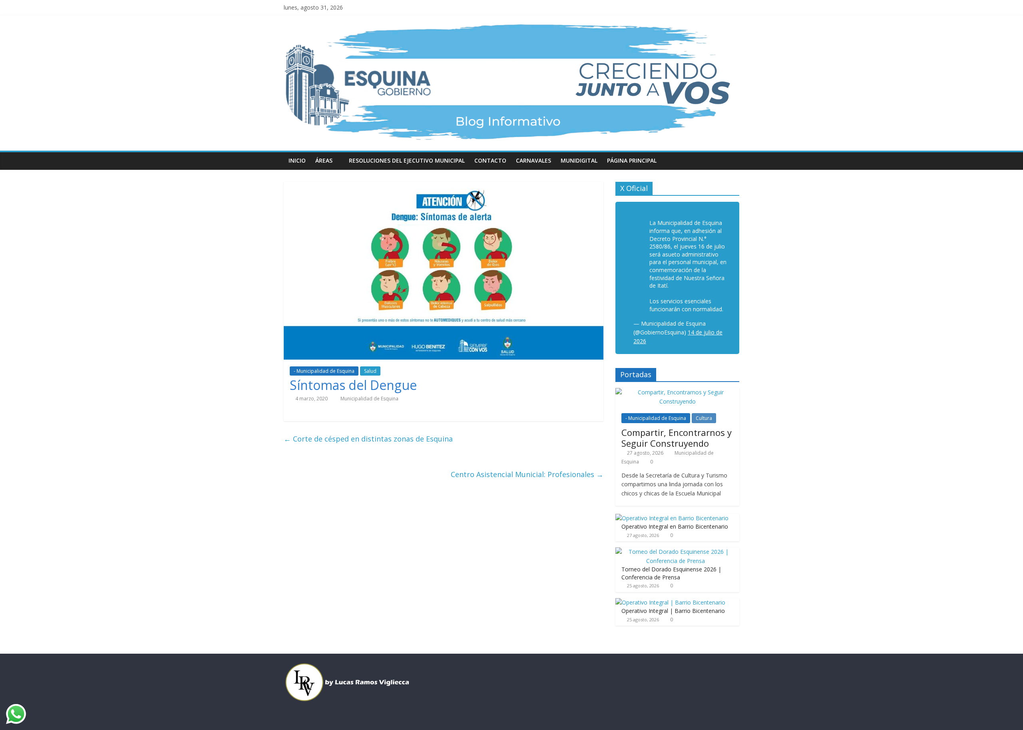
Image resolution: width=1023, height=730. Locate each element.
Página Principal (632, 160)
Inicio (297, 160)
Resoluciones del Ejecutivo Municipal (407, 160)
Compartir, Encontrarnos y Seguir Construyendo (676, 437)
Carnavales (533, 160)
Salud (370, 371)
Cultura (704, 418)
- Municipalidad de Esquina (324, 371)
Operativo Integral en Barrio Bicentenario (674, 526)
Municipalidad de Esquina (369, 398)
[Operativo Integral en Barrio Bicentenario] (671, 518)
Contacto (490, 160)
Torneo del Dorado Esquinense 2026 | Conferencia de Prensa (671, 573)
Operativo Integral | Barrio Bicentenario (673, 611)
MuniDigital (579, 160)
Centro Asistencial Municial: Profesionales (527, 474)
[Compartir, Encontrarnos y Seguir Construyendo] (677, 392)
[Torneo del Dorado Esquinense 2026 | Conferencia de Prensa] (675, 551)
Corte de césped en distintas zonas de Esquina (368, 439)
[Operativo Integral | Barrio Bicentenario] (670, 602)
